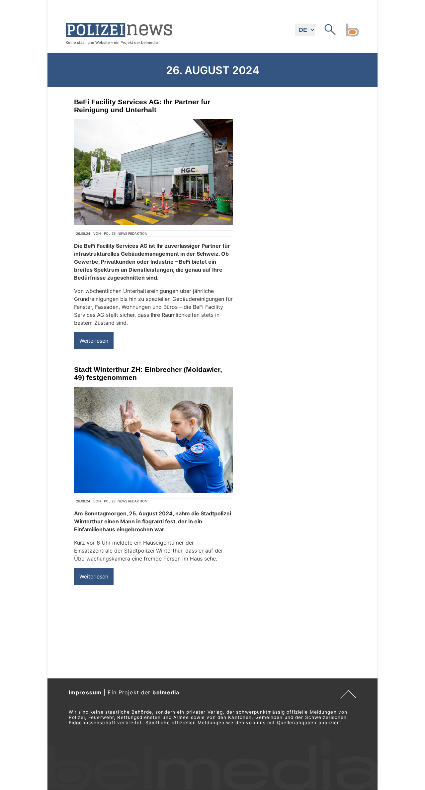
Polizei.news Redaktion (125, 233)
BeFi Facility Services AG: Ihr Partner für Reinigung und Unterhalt (142, 106)
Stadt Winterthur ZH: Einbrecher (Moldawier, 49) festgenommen (148, 373)
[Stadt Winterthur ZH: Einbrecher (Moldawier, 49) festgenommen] (153, 440)
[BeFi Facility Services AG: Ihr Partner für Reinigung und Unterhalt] (153, 172)
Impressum (85, 692)
